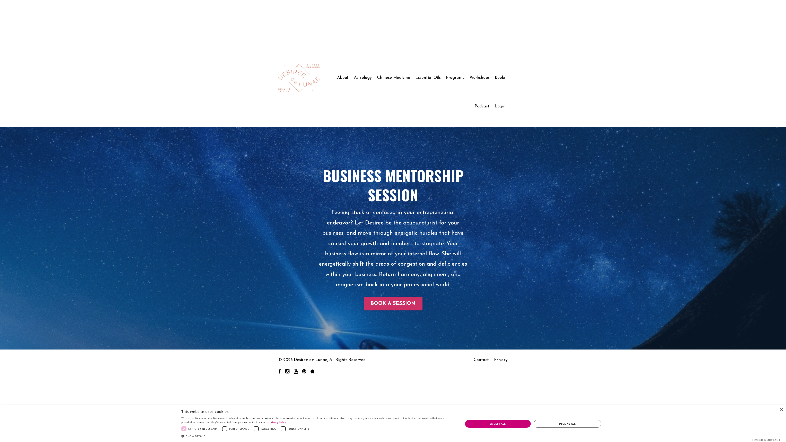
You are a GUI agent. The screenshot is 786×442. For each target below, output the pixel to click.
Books (500, 78)
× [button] (781, 409)
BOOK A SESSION (393, 303)
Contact (481, 360)
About (343, 78)
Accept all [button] (498, 423)
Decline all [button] (567, 423)
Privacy (501, 360)
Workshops (480, 78)
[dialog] (393, 423)
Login (500, 106)
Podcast (482, 106)
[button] (318, 436)
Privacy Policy (278, 422)
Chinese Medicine (393, 78)
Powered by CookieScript (767, 439)
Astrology (363, 78)
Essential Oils (428, 78)
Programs (455, 78)
